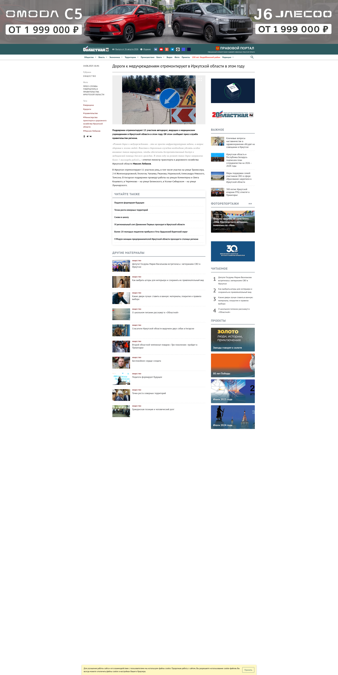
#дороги (87, 109)
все (250, 203)
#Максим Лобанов (91, 131)
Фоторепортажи (225, 203)
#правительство (90, 113)
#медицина (88, 105)
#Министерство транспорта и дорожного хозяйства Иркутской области (95, 122)
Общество (89, 76)
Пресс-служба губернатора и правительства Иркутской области (93, 90)
